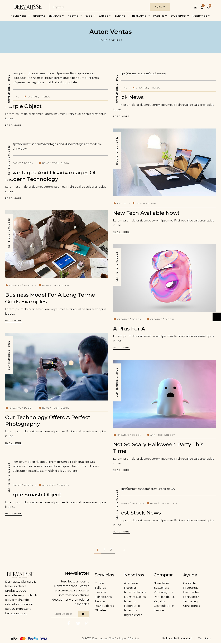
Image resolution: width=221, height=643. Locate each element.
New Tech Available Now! (146, 213)
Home (103, 40)
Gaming (153, 203)
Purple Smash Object (33, 494)
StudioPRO (178, 15)
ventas (117, 40)
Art (152, 435)
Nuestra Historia (135, 592)
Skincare (55, 15)
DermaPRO (139, 15)
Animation (49, 485)
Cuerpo (120, 15)
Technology (60, 163)
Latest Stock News (137, 513)
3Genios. (133, 638)
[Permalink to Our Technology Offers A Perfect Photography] (61, 366)
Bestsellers (161, 587)
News (45, 163)
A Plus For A (129, 328)
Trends (45, 96)
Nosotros (200, 15)
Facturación (191, 597)
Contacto (189, 583)
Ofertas (39, 15)
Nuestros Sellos (135, 597)
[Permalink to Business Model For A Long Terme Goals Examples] (61, 244)
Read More (13, 125)
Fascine (158, 15)
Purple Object (23, 106)
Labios (103, 15)
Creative (142, 87)
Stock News (128, 97)
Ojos (88, 15)
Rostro (73, 15)
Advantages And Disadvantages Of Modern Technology (50, 175)
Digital (14, 96)
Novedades (18, 15)
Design (28, 163)
